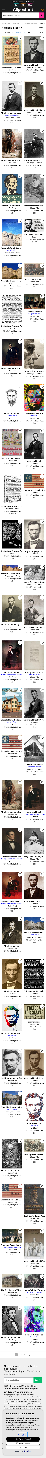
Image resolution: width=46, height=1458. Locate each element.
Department (6, 32)
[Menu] (3, 10)
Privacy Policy (22, 1435)
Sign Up (38, 1380)
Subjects (19, 32)
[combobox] (20, 15)
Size (29, 32)
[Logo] (23, 10)
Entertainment (7, 23)
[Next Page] (29, 1354)
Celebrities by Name (31, 23)
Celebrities (18, 23)
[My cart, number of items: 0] (42, 10)
